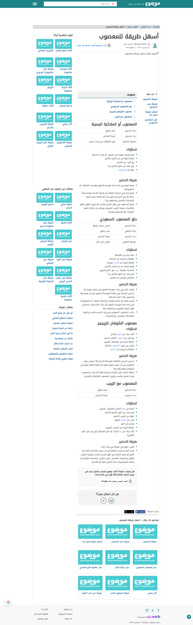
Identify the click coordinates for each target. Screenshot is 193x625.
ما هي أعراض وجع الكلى (61, 333)
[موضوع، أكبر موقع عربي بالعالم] (152, 4)
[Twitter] (152, 610)
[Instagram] (147, 610)
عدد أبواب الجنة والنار (63, 344)
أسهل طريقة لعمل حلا (151, 113)
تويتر (132, 511)
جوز (117, 270)
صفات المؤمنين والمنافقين (60, 354)
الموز (119, 334)
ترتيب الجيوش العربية (63, 349)
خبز (120, 431)
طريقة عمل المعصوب (152, 105)
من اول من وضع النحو (63, 313)
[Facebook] (158, 610)
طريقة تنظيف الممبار (63, 323)
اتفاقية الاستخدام (41, 614)
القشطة (123, 170)
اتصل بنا (45, 609)
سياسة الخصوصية (65, 614)
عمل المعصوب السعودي (151, 121)
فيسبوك (142, 511)
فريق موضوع (43, 619)
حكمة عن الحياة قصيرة (62, 328)
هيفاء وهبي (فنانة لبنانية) (61, 359)
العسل (113, 349)
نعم (111, 501)
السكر (116, 263)
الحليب (120, 338)
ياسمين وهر (128, 44)
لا (103, 501)
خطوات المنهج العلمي (62, 318)
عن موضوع (68, 609)
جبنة (124, 409)
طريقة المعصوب (150, 99)
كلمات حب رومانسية (64, 338)
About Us (68, 619)
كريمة (123, 420)
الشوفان (116, 346)
